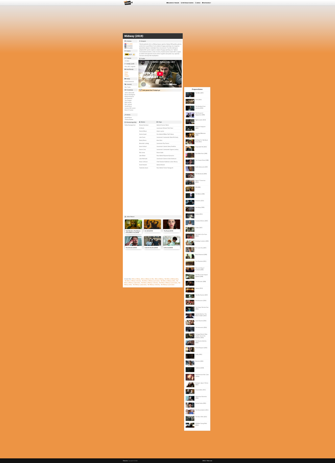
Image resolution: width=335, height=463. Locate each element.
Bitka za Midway (159, 279)
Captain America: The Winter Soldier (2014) (201, 315)
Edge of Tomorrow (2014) (200, 181)
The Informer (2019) (131, 247)
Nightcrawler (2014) (200, 120)
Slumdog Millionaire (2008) (200, 134)
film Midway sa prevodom (167, 284)
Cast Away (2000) (199, 207)
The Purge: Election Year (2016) (202, 308)
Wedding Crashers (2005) (202, 241)
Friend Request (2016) (201, 348)
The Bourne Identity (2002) (200, 342)
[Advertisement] (166, 20)
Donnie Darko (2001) (200, 403)
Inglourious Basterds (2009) (201, 397)
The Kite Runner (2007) (201, 295)
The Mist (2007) (199, 93)
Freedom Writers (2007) (201, 221)
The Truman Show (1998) (202, 160)
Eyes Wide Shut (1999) (201, 153)
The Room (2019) (168, 231)
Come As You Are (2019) (151, 247)
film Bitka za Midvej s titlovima (133, 281)
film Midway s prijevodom (139, 284)
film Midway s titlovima (154, 284)
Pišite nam (209, 461)
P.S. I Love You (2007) (200, 248)
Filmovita (125, 461)
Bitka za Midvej (136, 279)
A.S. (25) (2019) (149, 231)
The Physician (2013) (200, 261)
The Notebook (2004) (201, 174)
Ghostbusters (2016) (200, 300)
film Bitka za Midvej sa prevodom (151, 281)
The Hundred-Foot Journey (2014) (200, 107)
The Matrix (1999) (200, 194)
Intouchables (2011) (200, 390)
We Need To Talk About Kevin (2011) (201, 141)
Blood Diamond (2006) (201, 254)
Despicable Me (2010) (201, 147)
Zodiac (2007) (198, 227)
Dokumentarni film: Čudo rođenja (202, 375)
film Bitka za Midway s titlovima (149, 283)
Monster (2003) (199, 361)
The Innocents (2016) (201, 327)
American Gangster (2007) (200, 127)
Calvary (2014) (199, 288)
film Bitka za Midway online (168, 281)
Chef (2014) (198, 99)
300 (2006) (198, 187)
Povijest (127, 76)
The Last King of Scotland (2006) (199, 269)
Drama (126, 72)
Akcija (126, 74)
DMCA (204, 461)
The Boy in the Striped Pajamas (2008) (201, 275)
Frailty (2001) (198, 354)
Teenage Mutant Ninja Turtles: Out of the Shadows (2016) (201, 335)
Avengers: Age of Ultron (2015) (201, 384)
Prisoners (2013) (199, 200)
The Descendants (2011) (202, 410)
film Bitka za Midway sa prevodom (168, 283)
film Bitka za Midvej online (171, 279)
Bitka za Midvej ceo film (147, 279)
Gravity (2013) (199, 214)
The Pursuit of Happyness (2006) (200, 114)
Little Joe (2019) (168, 247)
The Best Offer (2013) (201, 417)
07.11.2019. (130, 44)
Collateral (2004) (199, 368)
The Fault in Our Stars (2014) (201, 235)
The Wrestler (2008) (200, 281)
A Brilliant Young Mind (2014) (201, 424)
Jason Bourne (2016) (200, 321)
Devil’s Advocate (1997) (201, 167)
